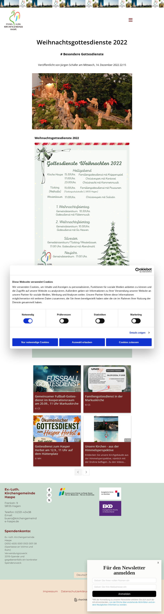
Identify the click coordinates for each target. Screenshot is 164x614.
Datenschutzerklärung (75, 591)
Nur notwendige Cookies (35, 342)
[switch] (64, 320)
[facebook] (49, 490)
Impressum (50, 591)
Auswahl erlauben (82, 342)
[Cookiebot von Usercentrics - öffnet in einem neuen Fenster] (138, 270)
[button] (89, 20)
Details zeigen (137, 332)
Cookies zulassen (129, 342)
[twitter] (49, 500)
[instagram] (49, 495)
